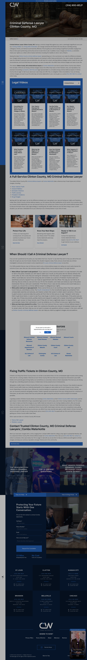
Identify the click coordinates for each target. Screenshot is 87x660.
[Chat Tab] (43, 330)
